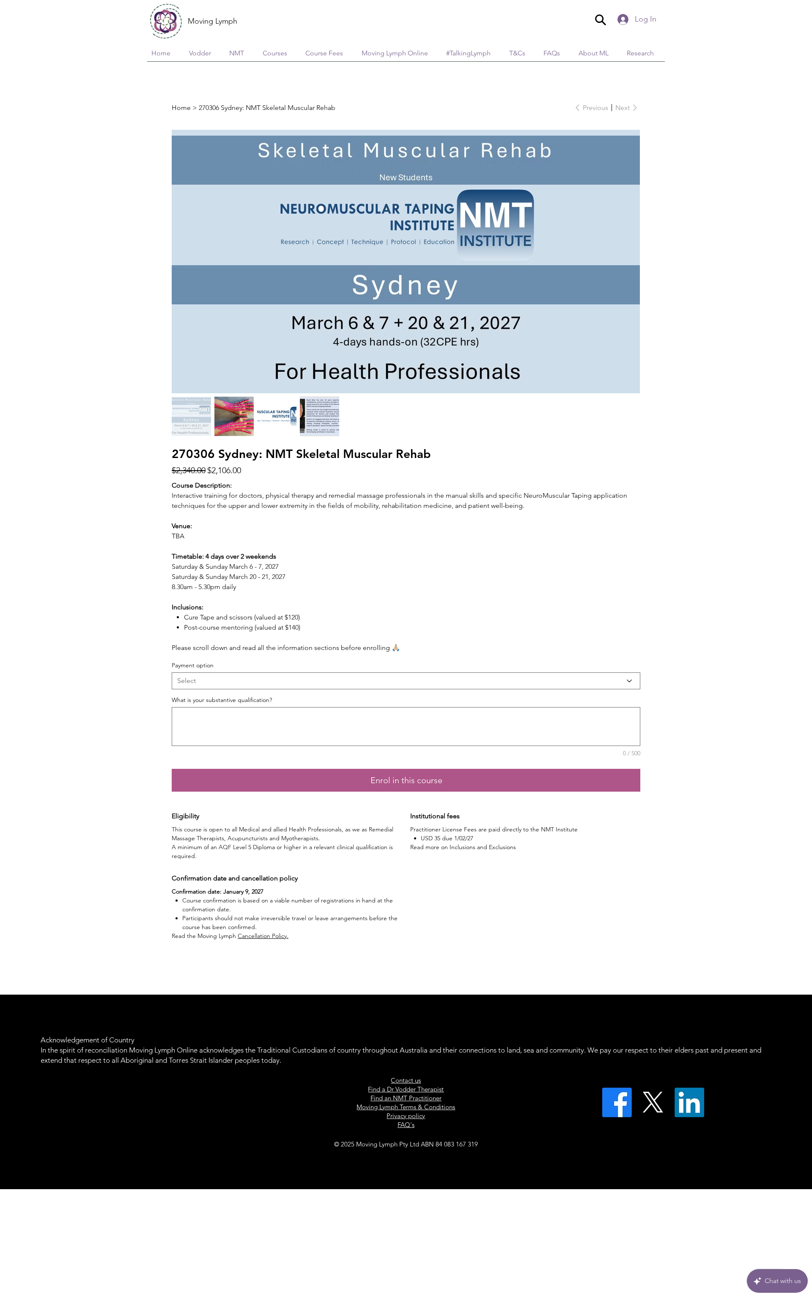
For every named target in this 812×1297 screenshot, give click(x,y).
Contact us (406, 1080)
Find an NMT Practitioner (406, 1098)
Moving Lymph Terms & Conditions (406, 1107)
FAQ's (406, 1125)
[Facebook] (617, 1102)
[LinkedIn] (689, 1102)
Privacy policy (406, 1116)
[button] (643, 53)
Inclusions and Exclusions (483, 847)
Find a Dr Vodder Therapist (406, 1089)
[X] (653, 1102)
